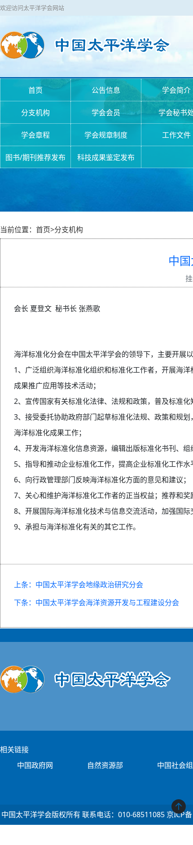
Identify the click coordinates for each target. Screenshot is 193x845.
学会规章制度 (105, 135)
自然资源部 (105, 765)
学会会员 (106, 112)
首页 (35, 90)
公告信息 (106, 90)
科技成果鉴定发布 (106, 157)
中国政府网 (35, 765)
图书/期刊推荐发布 (35, 157)
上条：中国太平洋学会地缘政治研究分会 (78, 584)
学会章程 (35, 135)
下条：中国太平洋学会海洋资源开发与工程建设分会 (96, 602)
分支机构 (35, 112)
